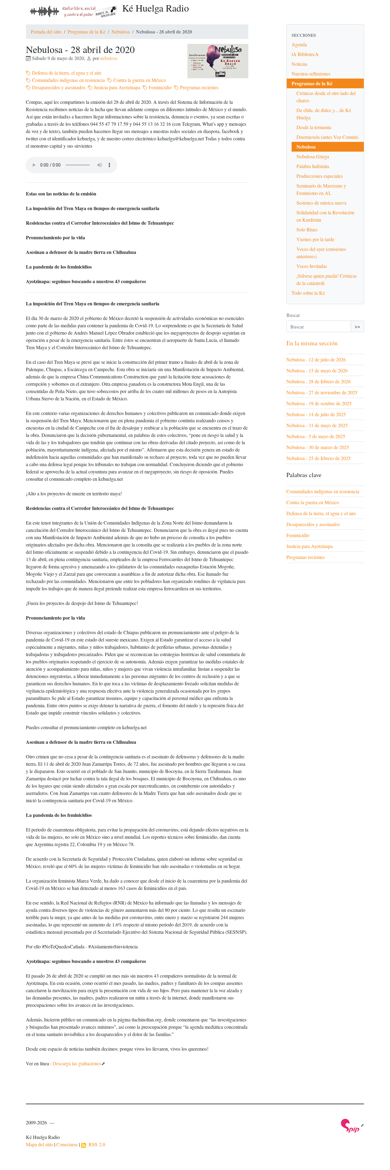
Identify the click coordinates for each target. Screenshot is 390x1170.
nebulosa (108, 58)
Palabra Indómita (312, 166)
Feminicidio (159, 87)
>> (357, 326)
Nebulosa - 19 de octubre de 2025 (319, 403)
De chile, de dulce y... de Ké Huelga (323, 114)
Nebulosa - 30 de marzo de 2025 (317, 447)
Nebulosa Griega (312, 156)
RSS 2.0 (95, 1144)
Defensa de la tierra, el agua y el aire (66, 72)
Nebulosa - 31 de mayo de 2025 (317, 425)
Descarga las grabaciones (77, 1063)
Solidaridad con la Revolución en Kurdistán (325, 216)
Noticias (299, 64)
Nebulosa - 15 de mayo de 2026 (317, 370)
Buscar (293, 315)
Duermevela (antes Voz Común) (327, 137)
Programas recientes (198, 87)
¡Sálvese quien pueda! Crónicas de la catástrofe (326, 279)
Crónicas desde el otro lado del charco (326, 97)
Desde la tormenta (313, 127)
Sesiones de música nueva (321, 202)
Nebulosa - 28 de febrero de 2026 (318, 381)
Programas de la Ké (86, 31)
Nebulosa (121, 31)
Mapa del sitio (39, 1144)
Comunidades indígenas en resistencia (68, 80)
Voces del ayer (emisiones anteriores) (321, 252)
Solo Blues (306, 229)
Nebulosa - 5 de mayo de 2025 (315, 436)
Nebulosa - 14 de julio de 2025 (316, 414)
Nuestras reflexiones (311, 73)
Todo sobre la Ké (308, 293)
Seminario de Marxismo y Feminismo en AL (321, 189)
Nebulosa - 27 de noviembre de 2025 (321, 392)
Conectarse (67, 1144)
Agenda (299, 44)
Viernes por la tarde (315, 239)
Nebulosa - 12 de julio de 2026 (316, 359)
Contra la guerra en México (139, 80)
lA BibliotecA (305, 54)
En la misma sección (312, 343)
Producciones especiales (319, 176)
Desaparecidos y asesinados (58, 87)
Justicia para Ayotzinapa (116, 87)
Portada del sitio (46, 31)
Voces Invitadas (311, 266)
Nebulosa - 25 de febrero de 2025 (318, 458)
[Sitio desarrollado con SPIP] (352, 1125)
